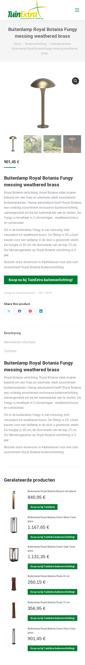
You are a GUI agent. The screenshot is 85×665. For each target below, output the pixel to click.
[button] (75, 80)
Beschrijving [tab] (12, 333)
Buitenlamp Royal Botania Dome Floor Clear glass (52, 630)
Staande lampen (25, 292)
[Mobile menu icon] (77, 10)
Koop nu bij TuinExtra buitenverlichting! (41, 280)
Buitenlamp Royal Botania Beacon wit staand (52, 491)
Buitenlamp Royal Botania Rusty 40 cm (49, 576)
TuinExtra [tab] (10, 351)
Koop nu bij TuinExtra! (42, 507)
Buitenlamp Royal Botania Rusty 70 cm (49, 602)
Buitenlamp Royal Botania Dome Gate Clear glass (51, 548)
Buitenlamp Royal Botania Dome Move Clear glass (52, 519)
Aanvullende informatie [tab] (20, 342)
